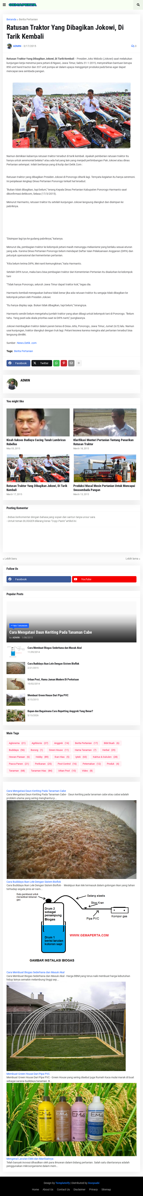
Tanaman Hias (41, 770)
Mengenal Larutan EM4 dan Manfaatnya (30, 1158)
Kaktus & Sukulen (105, 756)
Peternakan (92, 763)
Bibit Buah (111, 743)
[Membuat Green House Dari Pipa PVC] (16, 700)
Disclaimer (79, 1189)
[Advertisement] (71, 222)
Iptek (81, 756)
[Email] (71, 363)
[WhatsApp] (56, 363)
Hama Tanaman (85, 750)
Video (87, 770)
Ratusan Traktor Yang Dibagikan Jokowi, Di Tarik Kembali (37, 488)
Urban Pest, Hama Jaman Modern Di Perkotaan (53, 679)
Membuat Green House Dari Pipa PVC (48, 695)
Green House (59, 750)
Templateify (62, 1182)
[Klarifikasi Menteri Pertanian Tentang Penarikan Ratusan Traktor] (104, 422)
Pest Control (67, 763)
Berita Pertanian (28, 19)
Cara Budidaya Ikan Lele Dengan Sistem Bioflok (53, 663)
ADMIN (25, 380)
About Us (48, 1189)
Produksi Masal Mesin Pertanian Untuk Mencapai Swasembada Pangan (104, 488)
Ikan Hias (62, 756)
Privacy (93, 1189)
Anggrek (61, 743)
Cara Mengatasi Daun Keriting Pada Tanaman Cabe (50, 632)
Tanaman (17, 770)
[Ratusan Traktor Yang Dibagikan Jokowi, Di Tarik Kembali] (38, 468)
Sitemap (106, 1189)
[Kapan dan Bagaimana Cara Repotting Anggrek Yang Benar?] (16, 715)
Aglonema (17, 743)
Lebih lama (132, 558)
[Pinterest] (64, 363)
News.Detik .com (26, 342)
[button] (4, 5)
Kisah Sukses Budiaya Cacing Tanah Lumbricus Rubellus (36, 442)
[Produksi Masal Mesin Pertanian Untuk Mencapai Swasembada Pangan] (104, 468)
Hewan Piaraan (19, 756)
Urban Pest (67, 770)
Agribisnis (40, 743)
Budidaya (17, 750)
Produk (113, 763)
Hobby (42, 756)
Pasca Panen (19, 763)
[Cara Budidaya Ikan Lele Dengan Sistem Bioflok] (16, 668)
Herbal (108, 750)
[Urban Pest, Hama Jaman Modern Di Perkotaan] (16, 684)
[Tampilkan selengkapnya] (79, 363)
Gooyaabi (93, 1182)
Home (35, 1189)
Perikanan (43, 763)
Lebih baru (11, 558)
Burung (37, 750)
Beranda (11, 19)
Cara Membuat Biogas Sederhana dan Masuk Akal (55, 648)
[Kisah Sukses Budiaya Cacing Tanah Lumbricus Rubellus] (38, 422)
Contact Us (63, 1189)
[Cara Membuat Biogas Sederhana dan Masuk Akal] (16, 652)
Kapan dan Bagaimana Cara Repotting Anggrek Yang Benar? (60, 711)
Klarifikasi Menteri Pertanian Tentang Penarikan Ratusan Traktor (103, 442)
